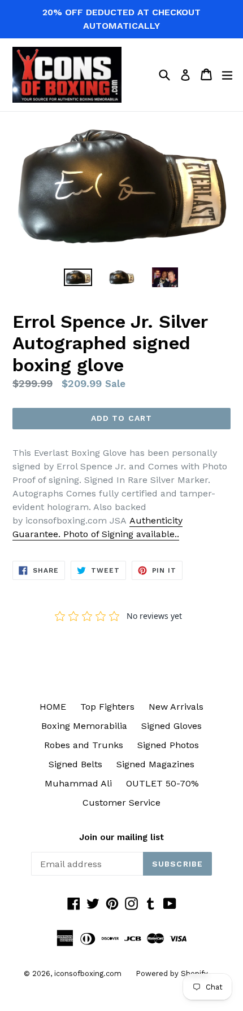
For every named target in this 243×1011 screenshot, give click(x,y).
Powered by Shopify (172, 973)
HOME (53, 706)
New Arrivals (176, 706)
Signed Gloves (171, 725)
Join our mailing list (121, 837)
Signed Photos (168, 745)
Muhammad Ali (78, 783)
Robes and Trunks (83, 745)
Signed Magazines (155, 764)
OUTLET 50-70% (162, 783)
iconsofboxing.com (88, 973)
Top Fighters (107, 706)
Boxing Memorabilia (84, 725)
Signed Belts (75, 764)
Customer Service (121, 802)
